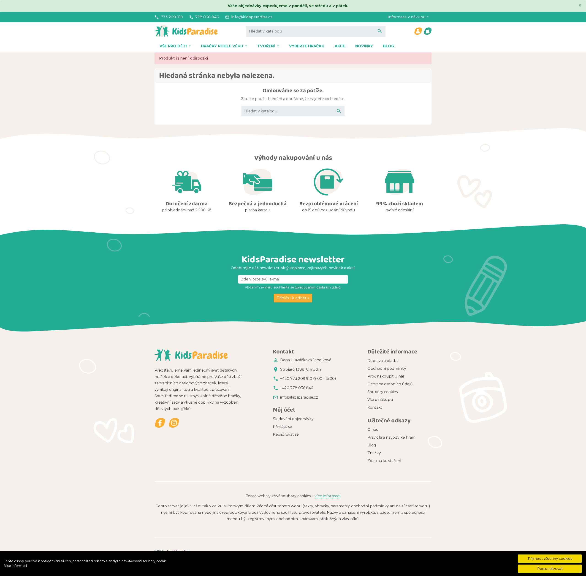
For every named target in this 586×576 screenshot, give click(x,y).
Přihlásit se (282, 426)
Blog (388, 46)
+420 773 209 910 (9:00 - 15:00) (308, 378)
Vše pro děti (174, 46)
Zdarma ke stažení (384, 461)
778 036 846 (207, 17)
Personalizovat (550, 568)
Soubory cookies (382, 392)
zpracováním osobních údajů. (317, 287)
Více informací (15, 566)
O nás (372, 429)
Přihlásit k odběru (293, 298)
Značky (374, 453)
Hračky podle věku (222, 46)
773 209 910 (172, 17)
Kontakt (374, 407)
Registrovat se (286, 434)
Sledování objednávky (293, 419)
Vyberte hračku (306, 46)
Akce (340, 46)
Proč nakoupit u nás (385, 376)
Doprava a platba (383, 361)
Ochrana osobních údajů (390, 384)
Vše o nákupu (380, 399)
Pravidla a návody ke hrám (391, 437)
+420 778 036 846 (296, 388)
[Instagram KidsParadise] (174, 423)
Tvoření (266, 46)
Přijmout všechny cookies (550, 558)
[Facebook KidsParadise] (160, 423)
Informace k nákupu (407, 17)
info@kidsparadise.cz (251, 17)
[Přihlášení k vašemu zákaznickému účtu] (418, 31)
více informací (327, 496)
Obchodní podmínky (386, 368)
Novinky (364, 46)
